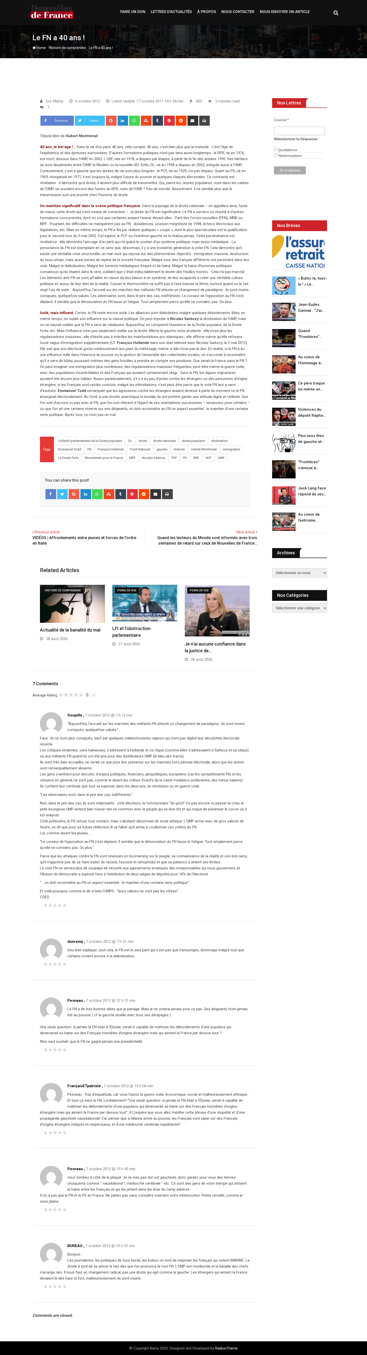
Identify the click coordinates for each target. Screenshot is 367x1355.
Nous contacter (237, 11)
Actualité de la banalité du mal (70, 630)
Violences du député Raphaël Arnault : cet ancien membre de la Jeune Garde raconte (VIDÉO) (312, 412)
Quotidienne (287, 150)
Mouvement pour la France (104, 458)
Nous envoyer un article (285, 11)
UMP (221, 458)
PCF (174, 458)
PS (185, 458)
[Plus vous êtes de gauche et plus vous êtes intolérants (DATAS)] (284, 443)
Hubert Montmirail (204, 449)
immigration (231, 449)
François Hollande (111, 449)
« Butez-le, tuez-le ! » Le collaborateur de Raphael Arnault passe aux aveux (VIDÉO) (312, 281)
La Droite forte (68, 458)
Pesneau (75, 1000)
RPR (196, 458)
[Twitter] (62, 494)
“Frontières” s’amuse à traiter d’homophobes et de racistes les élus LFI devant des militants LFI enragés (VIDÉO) (311, 465)
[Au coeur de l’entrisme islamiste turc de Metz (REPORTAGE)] (284, 522)
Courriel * (281, 120)
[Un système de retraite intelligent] (298, 251)
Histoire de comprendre (67, 48)
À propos (206, 11)
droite (143, 441)
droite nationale (164, 441)
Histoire (179, 449)
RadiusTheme (226, 1348)
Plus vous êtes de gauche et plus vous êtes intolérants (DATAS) (311, 439)
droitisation (219, 441)
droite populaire (193, 441)
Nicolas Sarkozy (153, 458)
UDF (208, 458)
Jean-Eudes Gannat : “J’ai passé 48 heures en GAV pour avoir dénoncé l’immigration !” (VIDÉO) (311, 308)
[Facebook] (50, 494)
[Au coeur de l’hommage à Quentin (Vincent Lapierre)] (284, 364)
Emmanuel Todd (69, 449)
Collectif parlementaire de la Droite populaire (90, 441)
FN (89, 449)
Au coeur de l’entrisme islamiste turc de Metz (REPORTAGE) (310, 517)
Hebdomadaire (289, 156)
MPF (132, 458)
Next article (245, 532)
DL (130, 441)
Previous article (47, 532)
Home (41, 48)
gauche (162, 449)
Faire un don (132, 11)
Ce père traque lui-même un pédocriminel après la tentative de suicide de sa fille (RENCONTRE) (311, 386)
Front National (140, 449)
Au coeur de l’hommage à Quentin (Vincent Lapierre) (309, 360)
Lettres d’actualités (171, 11)
